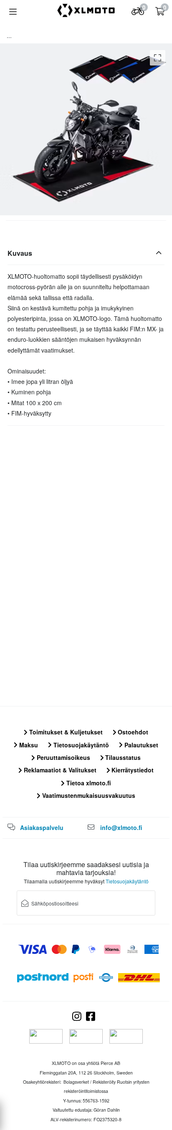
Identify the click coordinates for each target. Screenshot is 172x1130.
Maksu (28, 745)
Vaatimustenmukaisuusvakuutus (87, 795)
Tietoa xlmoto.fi (88, 783)
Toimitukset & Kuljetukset (65, 732)
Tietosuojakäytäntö (80, 745)
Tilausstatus (122, 757)
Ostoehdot (132, 732)
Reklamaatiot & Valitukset (59, 770)
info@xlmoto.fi (121, 827)
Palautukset (140, 745)
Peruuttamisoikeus (62, 757)
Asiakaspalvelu (41, 827)
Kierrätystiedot (132, 770)
